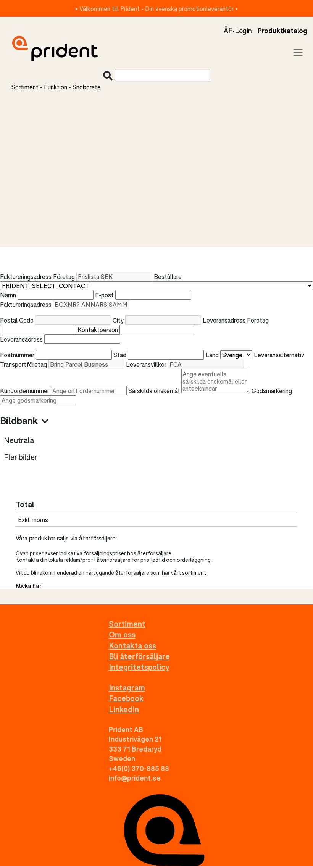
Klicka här (29, 585)
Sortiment (25, 86)
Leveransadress (21, 339)
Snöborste (87, 86)
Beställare (168, 276)
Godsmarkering (272, 390)
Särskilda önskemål (154, 390)
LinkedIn (124, 709)
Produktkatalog (282, 30)
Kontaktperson (97, 329)
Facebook (126, 698)
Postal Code (17, 320)
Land (212, 354)
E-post (104, 294)
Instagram (127, 687)
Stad (119, 354)
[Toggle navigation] (298, 52)
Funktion (55, 86)
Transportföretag (23, 364)
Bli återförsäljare (139, 656)
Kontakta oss (132, 645)
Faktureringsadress (26, 304)
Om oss (122, 634)
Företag (64, 276)
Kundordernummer (24, 390)
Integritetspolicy (139, 667)
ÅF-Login (238, 30)
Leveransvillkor (146, 364)
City (118, 320)
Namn (8, 294)
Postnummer (17, 354)
